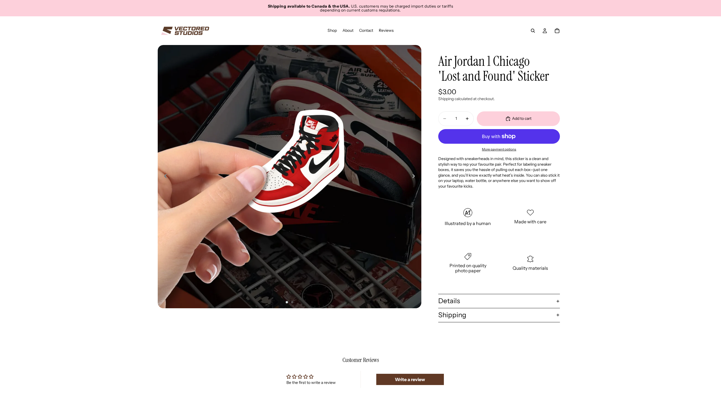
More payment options (499, 149)
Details (449, 301)
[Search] (533, 30)
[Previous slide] (164, 176)
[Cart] (557, 30)
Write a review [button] (410, 379)
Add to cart (521, 118)
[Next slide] (415, 176)
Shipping (452, 315)
